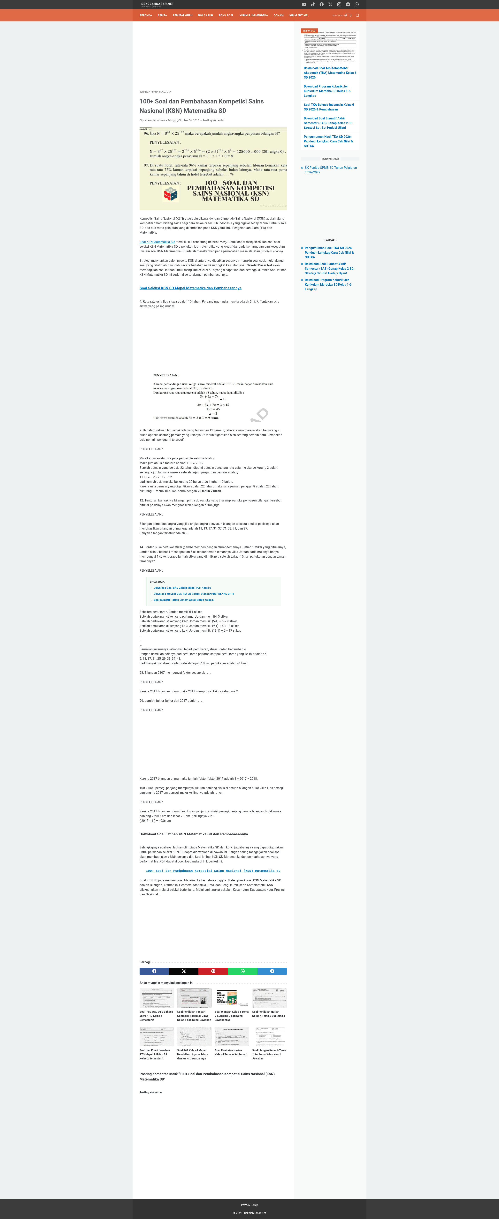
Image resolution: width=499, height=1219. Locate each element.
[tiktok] (313, 5)
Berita (162, 15)
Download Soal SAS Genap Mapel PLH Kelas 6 (182, 588)
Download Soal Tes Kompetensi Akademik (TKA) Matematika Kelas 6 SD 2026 (330, 72)
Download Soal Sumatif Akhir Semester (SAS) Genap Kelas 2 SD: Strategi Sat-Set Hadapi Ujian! (328, 123)
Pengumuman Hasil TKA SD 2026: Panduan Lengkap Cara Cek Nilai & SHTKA (328, 141)
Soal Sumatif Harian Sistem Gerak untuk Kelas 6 (184, 600)
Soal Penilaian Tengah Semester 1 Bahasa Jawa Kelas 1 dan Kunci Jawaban (194, 1015)
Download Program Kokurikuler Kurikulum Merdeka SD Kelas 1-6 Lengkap (327, 91)
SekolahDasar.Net (255, 1213)
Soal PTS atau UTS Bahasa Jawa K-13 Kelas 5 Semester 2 (156, 1015)
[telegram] (348, 5)
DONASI (279, 15)
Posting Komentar (214, 120)
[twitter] (330, 5)
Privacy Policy (249, 1205)
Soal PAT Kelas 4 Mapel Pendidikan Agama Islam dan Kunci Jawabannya (192, 1054)
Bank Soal (226, 15)
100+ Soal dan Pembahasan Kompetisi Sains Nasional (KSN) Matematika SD (213, 871)
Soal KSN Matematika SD (157, 242)
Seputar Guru (182, 15)
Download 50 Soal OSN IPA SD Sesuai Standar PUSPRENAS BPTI (194, 594)
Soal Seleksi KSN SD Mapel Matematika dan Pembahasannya (191, 288)
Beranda (146, 15)
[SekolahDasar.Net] (161, 5)
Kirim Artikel (298, 15)
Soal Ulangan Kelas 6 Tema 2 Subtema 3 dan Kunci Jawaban (269, 1054)
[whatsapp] (356, 5)
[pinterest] (213, 971)
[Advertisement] (213, 55)
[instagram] (339, 5)
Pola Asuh (205, 15)
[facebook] (321, 5)
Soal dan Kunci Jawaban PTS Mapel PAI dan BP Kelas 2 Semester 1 (155, 1054)
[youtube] (304, 5)
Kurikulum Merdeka (254, 15)
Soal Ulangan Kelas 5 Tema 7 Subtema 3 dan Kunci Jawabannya (232, 1015)
